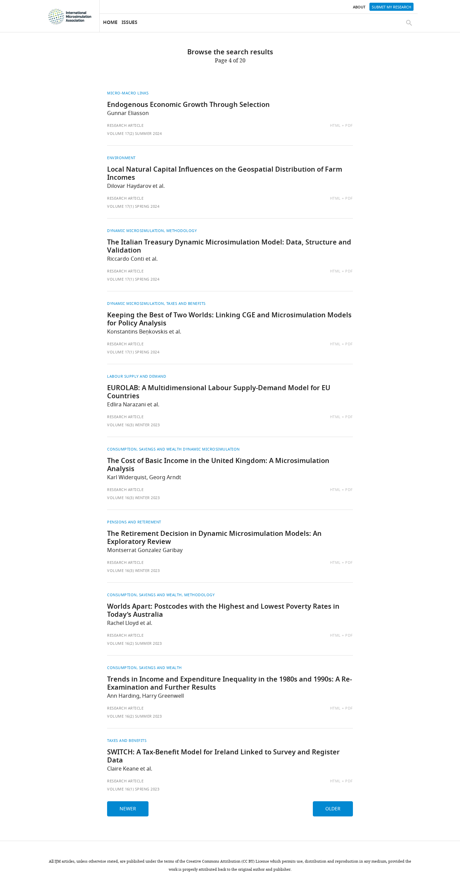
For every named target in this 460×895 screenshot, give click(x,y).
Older (332, 808)
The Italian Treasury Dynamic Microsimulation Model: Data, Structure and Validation (229, 246)
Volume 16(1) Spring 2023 (133, 789)
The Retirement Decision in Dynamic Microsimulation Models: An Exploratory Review (214, 538)
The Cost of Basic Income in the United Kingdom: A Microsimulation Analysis (218, 465)
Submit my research (391, 7)
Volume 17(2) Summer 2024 (134, 133)
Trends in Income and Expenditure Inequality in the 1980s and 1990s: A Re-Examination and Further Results (229, 683)
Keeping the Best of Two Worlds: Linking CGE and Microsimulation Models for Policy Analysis (229, 319)
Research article (125, 125)
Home (110, 23)
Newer (128, 808)
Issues (129, 23)
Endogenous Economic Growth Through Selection (188, 105)
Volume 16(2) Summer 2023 (134, 643)
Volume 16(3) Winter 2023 (133, 425)
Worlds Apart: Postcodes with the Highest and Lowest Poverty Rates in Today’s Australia (223, 611)
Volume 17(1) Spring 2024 (133, 206)
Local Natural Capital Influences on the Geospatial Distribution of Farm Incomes (224, 174)
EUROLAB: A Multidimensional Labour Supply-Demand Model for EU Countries (218, 392)
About (359, 7)
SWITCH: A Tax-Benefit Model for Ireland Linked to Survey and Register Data (223, 756)
